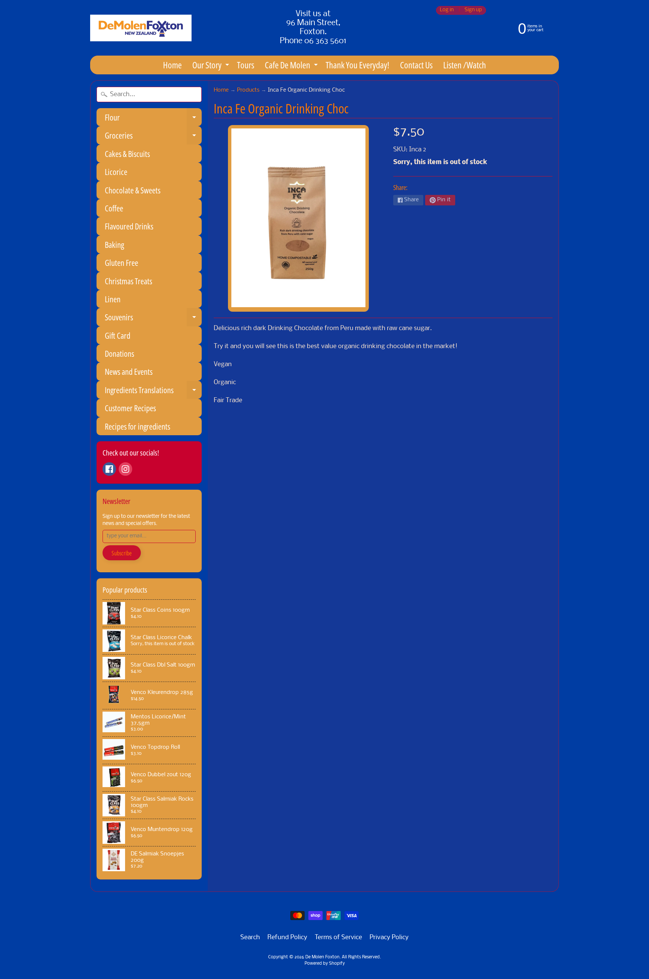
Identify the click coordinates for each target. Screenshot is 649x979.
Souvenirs (153, 318)
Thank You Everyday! (357, 65)
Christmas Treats (128, 281)
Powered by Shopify (325, 963)
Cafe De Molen (292, 66)
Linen (113, 299)
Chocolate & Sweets (132, 190)
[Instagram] (125, 469)
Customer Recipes (130, 407)
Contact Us (416, 65)
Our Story (211, 66)
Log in (447, 10)
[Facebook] (109, 469)
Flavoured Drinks (129, 226)
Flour (153, 119)
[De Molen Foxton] (141, 28)
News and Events (128, 371)
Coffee (114, 208)
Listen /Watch (464, 65)
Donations (119, 353)
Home (172, 65)
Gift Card (117, 335)
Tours (245, 65)
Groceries (153, 137)
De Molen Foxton (322, 957)
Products (248, 90)
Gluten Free (121, 262)
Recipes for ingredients (137, 426)
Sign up (473, 10)
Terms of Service (338, 937)
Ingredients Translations (153, 391)
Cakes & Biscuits (127, 153)
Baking (114, 244)
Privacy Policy (389, 937)
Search (250, 937)
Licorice (116, 171)
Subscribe (122, 553)
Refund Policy (287, 937)
